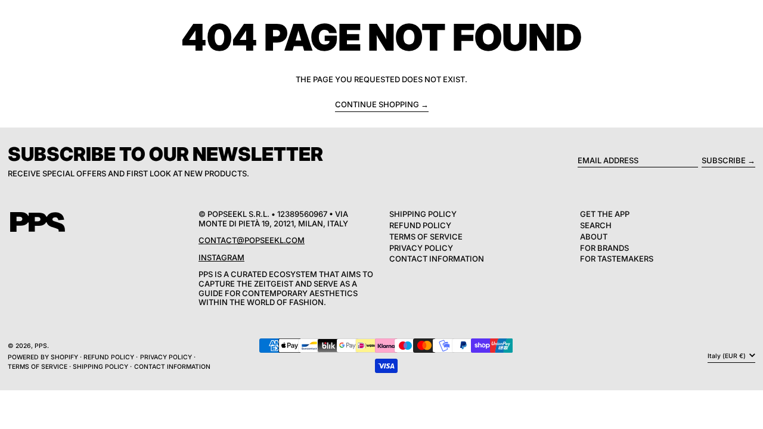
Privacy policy (166, 357)
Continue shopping (377, 104)
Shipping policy (100, 367)
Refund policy (108, 357)
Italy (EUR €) (728, 356)
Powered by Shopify (43, 357)
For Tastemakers (616, 258)
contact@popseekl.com (251, 240)
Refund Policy (420, 225)
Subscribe (724, 160)
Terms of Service (426, 236)
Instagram (221, 257)
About (593, 236)
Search (596, 225)
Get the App (604, 214)
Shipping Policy (423, 214)
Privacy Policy (421, 248)
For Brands (604, 248)
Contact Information (436, 258)
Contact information (172, 367)
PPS (41, 346)
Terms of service (37, 367)
